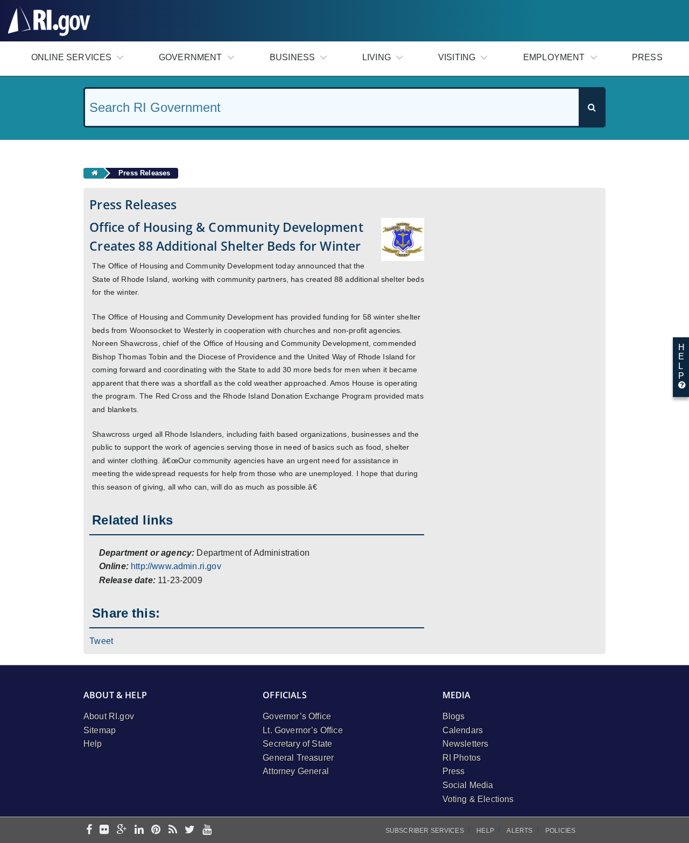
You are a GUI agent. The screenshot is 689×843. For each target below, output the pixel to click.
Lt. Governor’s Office (302, 730)
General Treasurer (298, 757)
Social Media (468, 785)
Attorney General (296, 771)
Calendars (462, 730)
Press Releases (144, 173)
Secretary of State (297, 743)
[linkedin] (139, 830)
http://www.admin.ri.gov (176, 566)
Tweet (101, 641)
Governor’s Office (297, 716)
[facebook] (89, 830)
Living (376, 57)
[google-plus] (122, 830)
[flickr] (104, 830)
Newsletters (465, 743)
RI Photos (461, 757)
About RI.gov (108, 716)
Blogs (453, 716)
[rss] (172, 830)
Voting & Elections (478, 799)
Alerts (519, 830)
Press (647, 57)
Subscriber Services (424, 830)
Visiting (456, 57)
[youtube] (207, 830)
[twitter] (190, 830)
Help (92, 743)
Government (190, 57)
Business (292, 57)
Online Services (71, 57)
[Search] (591, 107)
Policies (560, 830)
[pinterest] (155, 830)
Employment (554, 57)
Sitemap (99, 730)
